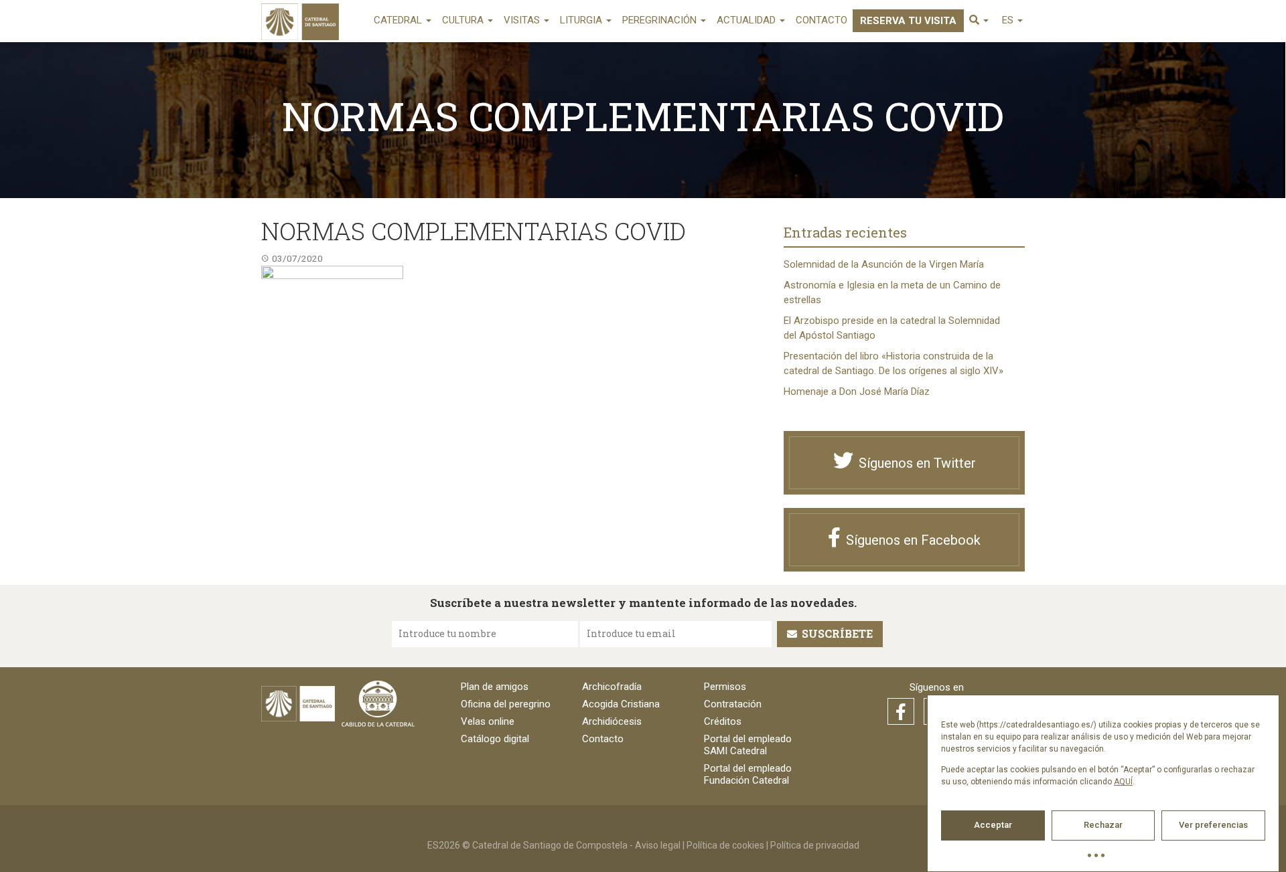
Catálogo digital (495, 739)
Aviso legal (658, 845)
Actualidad (747, 20)
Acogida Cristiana (621, 704)
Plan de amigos (494, 687)
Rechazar (1103, 825)
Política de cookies (725, 845)
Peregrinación (660, 20)
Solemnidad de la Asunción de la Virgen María (884, 264)
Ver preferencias (1213, 825)
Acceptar (993, 825)
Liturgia (582, 20)
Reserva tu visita (908, 21)
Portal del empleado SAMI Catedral (748, 745)
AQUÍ (1123, 781)
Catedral (399, 20)
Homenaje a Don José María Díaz (857, 391)
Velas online (487, 721)
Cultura (464, 20)
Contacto (821, 20)
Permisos (725, 687)
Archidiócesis (612, 721)
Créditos (722, 721)
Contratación (733, 704)
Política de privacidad (814, 845)
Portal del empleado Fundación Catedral (748, 774)
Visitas (523, 20)
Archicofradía (612, 687)
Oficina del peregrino (506, 704)
